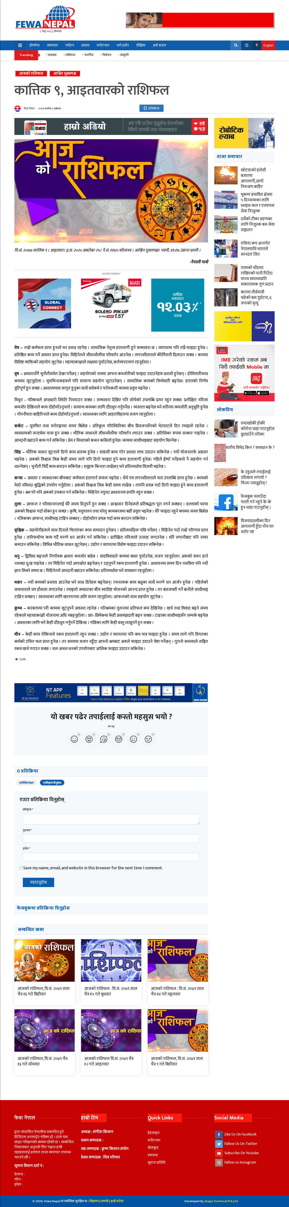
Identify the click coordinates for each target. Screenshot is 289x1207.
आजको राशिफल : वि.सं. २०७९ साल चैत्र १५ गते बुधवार (110, 991)
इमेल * (26, 848)
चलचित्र (89, 55)
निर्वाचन (106, 55)
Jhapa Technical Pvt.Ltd (221, 1201)
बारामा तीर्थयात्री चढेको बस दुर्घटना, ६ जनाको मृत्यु (256, 298)
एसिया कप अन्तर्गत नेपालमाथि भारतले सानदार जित (255, 249)
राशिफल (70, 55)
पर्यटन (69, 45)
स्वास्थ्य (153, 1155)
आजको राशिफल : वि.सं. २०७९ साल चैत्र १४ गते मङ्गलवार (177, 991)
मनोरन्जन (103, 45)
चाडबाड (52, 55)
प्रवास (85, 45)
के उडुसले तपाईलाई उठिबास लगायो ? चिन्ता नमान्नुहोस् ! (256, 477)
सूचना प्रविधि (156, 1162)
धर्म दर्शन (123, 45)
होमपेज (35, 45)
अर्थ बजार (159, 45)
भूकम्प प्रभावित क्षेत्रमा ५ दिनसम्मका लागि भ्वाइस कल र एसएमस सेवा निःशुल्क (257, 203)
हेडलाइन (154, 1133)
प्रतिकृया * (28, 809)
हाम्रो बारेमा (117, 1201)
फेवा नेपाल (29, 108)
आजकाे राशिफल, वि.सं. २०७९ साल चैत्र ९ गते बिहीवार (177, 1061)
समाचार (52, 45)
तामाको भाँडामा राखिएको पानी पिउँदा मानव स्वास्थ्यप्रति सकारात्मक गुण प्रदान (257, 276)
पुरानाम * (27, 830)
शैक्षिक (140, 45)
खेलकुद (153, 1148)
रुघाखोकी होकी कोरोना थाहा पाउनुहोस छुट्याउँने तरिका (258, 429)
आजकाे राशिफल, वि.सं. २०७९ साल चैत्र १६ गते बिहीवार (44, 991)
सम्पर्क (105, 1201)
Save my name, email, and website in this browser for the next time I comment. (93, 868)
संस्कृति (124, 55)
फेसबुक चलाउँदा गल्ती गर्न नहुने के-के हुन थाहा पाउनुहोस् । (256, 502)
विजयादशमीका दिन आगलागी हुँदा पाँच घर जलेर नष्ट (257, 526)
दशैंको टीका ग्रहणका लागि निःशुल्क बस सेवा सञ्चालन (258, 224)
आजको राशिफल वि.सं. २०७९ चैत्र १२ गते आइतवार (108, 1061)
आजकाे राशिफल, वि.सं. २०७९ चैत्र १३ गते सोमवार (42, 1061)
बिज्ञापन (94, 1201)
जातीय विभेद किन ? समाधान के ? (250, 447)
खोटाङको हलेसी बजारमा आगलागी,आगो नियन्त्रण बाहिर (253, 178)
